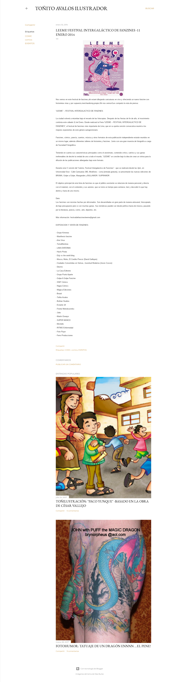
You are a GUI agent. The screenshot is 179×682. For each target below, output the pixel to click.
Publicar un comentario (68, 364)
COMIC (28, 36)
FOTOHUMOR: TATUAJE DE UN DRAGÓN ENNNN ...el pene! (103, 646)
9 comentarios (73, 651)
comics (28, 39)
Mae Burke (99, 674)
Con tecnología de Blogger (92, 669)
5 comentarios (73, 511)
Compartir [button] (30, 25)
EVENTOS (30, 43)
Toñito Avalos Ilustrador (71, 8)
